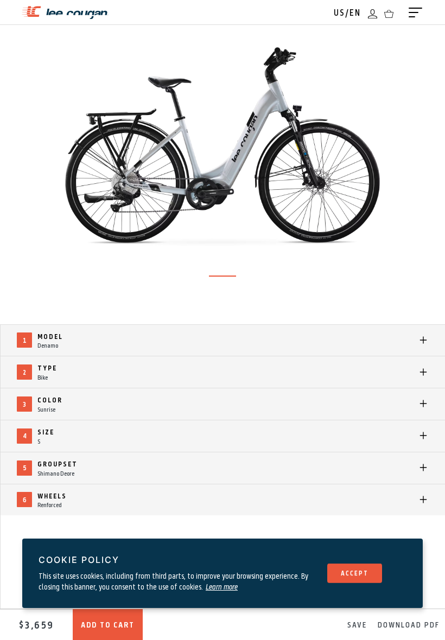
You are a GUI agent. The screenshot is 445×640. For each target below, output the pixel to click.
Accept (354, 572)
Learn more (222, 586)
